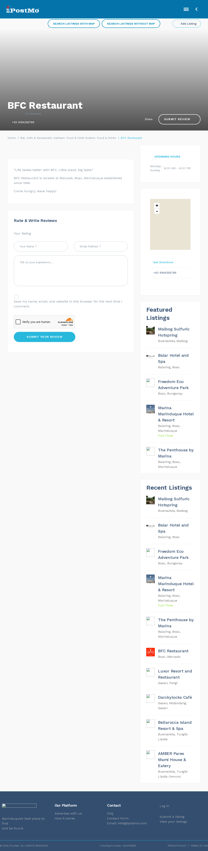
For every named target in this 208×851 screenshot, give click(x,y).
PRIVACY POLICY (177, 845)
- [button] (157, 211)
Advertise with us (68, 813)
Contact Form (118, 818)
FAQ (110, 813)
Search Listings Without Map (131, 23)
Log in (164, 806)
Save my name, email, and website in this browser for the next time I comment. (68, 303)
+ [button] (157, 205)
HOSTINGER (129, 845)
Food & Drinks (106, 137)
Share (149, 119)
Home (12, 137)
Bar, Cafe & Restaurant (36, 137)
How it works (65, 818)
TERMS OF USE (199, 845)
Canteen (59, 137)
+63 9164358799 (23, 122)
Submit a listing (172, 817)
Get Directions (163, 262)
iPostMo (14, 845)
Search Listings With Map (74, 23)
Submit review (177, 119)
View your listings (173, 822)
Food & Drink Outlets (80, 137)
